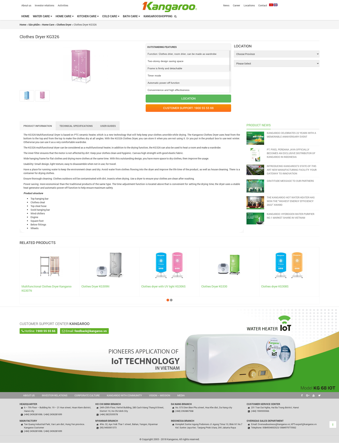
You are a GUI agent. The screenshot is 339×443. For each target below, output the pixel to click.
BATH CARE (130, 16)
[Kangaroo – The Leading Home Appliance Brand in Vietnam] (169, 6)
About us (26, 5)
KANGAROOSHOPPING (158, 16)
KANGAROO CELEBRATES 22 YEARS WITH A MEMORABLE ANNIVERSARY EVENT (291, 134)
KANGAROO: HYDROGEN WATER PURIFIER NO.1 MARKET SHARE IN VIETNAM (290, 215)
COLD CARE (110, 16)
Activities (63, 5)
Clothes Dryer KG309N (95, 286)
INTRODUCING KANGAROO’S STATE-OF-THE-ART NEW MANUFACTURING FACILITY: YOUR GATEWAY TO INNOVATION (292, 169)
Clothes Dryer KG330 (214, 286)
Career (236, 5)
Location (188, 98)
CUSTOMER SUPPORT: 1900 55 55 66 (188, 108)
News (226, 5)
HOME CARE (64, 16)
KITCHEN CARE (87, 16)
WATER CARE (41, 16)
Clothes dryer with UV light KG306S (163, 286)
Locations (249, 5)
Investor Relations (54, 395)
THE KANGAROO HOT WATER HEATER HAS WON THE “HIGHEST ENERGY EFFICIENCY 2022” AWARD (291, 201)
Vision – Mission (159, 395)
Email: (86, 331)
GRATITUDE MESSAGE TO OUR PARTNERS (290, 180)
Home (25, 16)
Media (181, 395)
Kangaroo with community (124, 395)
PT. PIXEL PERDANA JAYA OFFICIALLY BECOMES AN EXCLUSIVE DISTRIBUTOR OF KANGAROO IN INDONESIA (291, 153)
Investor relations (44, 5)
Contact (262, 5)
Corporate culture (87, 395)
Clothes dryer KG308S (275, 286)
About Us (29, 395)
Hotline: (39, 331)
